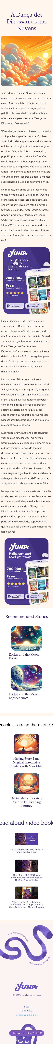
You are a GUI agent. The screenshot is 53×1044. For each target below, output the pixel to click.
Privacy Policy (26, 1011)
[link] (15, 305)
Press (26, 1007)
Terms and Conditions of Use (26, 1015)
